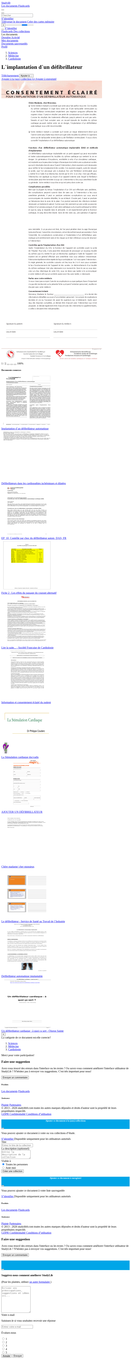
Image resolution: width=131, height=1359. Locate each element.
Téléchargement (10, 75)
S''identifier (7, 18)
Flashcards (24, 5)
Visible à (6, 1161)
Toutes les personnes (17, 1164)
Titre (3, 1141)
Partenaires (15, 1104)
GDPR (5, 1114)
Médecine (13, 55)
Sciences (13, 52)
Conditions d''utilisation (38, 1114)
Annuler (6, 1356)
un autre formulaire (39, 1281)
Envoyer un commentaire (15, 1077)
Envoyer (18, 1356)
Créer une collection (12, 1171)
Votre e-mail (7, 1314)
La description (15, 1148)
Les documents (9, 5)
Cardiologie (14, 58)
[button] (8, 364)
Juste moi (11, 1167)
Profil (4, 46)
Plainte (5, 1104)
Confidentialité (18, 1114)
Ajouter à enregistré (45, 79)
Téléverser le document (14, 21)
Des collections (21, 31)
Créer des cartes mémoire (40, 21)
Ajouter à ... (26, 75)
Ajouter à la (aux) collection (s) (18, 79)
